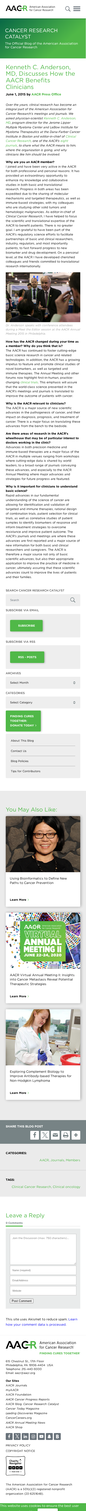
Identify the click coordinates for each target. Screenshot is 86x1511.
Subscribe (26, 625)
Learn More (18, 899)
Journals (57, 1160)
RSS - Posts (27, 657)
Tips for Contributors (25, 771)
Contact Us (18, 751)
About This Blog (22, 741)
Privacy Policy (18, 1445)
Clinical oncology (66, 1187)
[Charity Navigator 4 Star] (15, 1466)
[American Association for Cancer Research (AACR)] (30, 9)
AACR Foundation (18, 1394)
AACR (44, 1160)
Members (73, 1160)
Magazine (22, 1408)
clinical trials (29, 382)
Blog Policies (19, 761)
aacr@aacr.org (25, 1373)
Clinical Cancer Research (31, 1187)
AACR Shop (14, 1427)
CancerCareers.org (19, 1418)
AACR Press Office (46, 94)
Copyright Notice (20, 1451)
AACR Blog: (32, 1404)
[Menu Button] (76, 9)
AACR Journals (16, 1385)
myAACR (12, 1390)
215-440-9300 (32, 1369)
